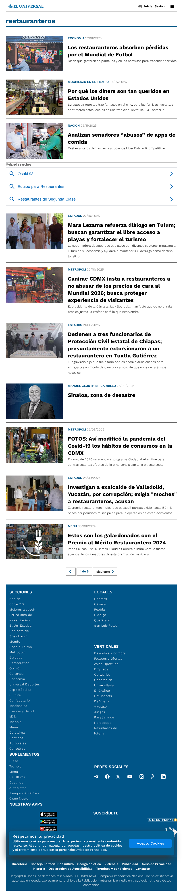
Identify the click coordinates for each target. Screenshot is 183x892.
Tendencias (18, 705)
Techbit (15, 722)
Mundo (14, 641)
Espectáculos (20, 689)
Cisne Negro (18, 798)
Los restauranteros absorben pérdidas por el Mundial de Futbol (118, 51)
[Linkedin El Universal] (163, 777)
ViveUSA (101, 706)
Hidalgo (100, 615)
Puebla (99, 609)
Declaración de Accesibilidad (71, 868)
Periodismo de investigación (20, 617)
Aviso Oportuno (106, 664)
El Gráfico (102, 690)
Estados (75, 215)
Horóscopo (102, 722)
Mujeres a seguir (22, 609)
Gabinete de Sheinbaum (19, 633)
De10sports (103, 696)
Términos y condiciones (114, 868)
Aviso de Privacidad (156, 864)
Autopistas (17, 743)
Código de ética (89, 864)
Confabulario (19, 700)
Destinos (16, 738)
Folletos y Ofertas (108, 658)
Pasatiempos (104, 717)
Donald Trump (20, 647)
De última (17, 732)
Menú (72, 526)
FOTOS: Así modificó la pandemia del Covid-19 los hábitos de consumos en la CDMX (120, 446)
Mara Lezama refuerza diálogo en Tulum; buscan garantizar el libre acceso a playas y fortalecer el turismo (121, 232)
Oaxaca (100, 604)
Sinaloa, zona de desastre (101, 395)
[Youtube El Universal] (130, 777)
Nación (74, 125)
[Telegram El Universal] (96, 777)
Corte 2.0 (16, 604)
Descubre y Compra (110, 653)
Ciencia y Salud (21, 711)
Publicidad (130, 864)
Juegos (99, 712)
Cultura (15, 695)
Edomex (100, 599)
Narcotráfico (19, 663)
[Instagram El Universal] (141, 777)
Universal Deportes (24, 684)
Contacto (143, 868)
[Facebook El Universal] (107, 777)
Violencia (111, 864)
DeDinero (101, 701)
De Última (17, 777)
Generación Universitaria (104, 682)
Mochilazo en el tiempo (88, 82)
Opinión (15, 668)
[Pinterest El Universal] (152, 777)
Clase (13, 761)
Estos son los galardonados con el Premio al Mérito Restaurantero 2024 (117, 539)
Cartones (16, 673)
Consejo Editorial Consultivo (52, 864)
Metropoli (17, 652)
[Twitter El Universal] (118, 777)
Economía (76, 38)
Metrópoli (77, 269)
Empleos (101, 669)
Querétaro (102, 620)
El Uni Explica (20, 625)
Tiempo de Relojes (24, 793)
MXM (13, 716)
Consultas (17, 748)
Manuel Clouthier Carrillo (92, 386)
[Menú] (172, 6)
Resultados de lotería (105, 730)
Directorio (19, 864)
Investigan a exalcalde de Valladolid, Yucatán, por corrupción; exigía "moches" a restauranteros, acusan (122, 494)
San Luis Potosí (106, 625)
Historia (39, 868)
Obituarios (102, 674)
